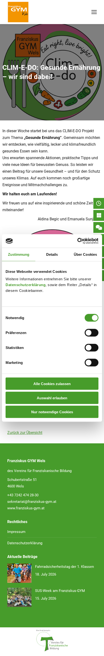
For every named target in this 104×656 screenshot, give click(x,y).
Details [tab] (52, 254)
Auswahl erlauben (52, 398)
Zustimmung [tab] (19, 254)
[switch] (91, 333)
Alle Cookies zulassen (52, 384)
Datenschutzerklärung (25, 285)
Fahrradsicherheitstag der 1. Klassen (64, 566)
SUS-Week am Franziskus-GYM (60, 591)
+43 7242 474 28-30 (22, 495)
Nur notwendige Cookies (52, 412)
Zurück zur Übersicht (24, 432)
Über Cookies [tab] (85, 254)
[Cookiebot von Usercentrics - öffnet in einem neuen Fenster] (77, 241)
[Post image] (19, 573)
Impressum (16, 532)
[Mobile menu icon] (94, 12)
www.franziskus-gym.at (26, 508)
